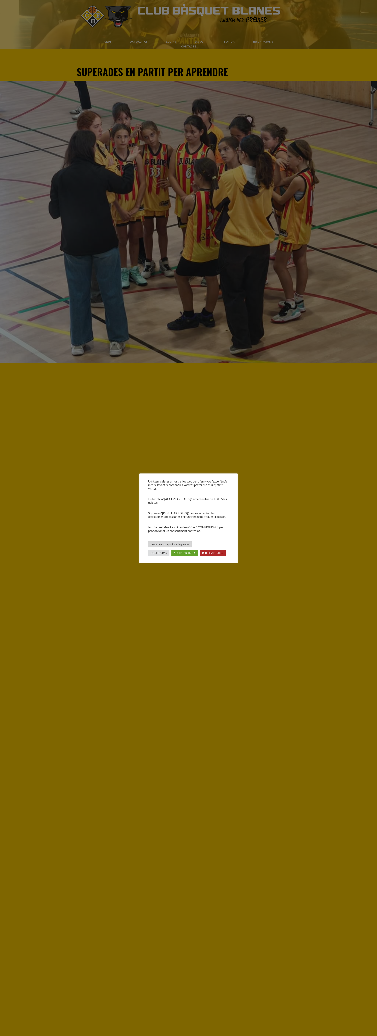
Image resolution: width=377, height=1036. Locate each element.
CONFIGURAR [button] (159, 552)
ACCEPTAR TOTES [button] (185, 552)
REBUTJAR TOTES (212, 552)
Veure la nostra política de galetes (170, 544)
